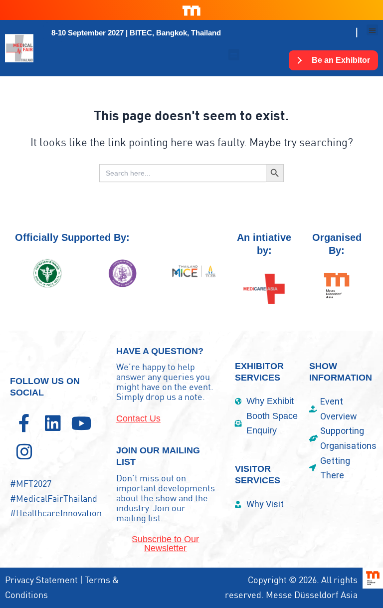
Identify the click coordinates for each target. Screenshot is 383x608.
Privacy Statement (41, 580)
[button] (136, 32)
